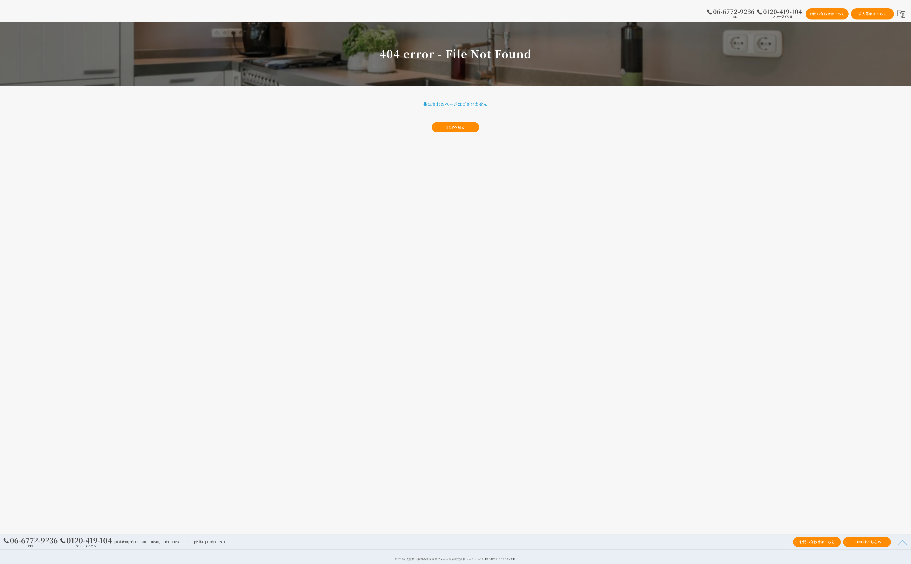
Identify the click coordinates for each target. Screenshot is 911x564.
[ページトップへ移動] (902, 542)
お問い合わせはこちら (827, 13)
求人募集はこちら (872, 13)
